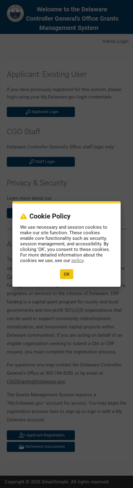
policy (77, 260)
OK (67, 274)
